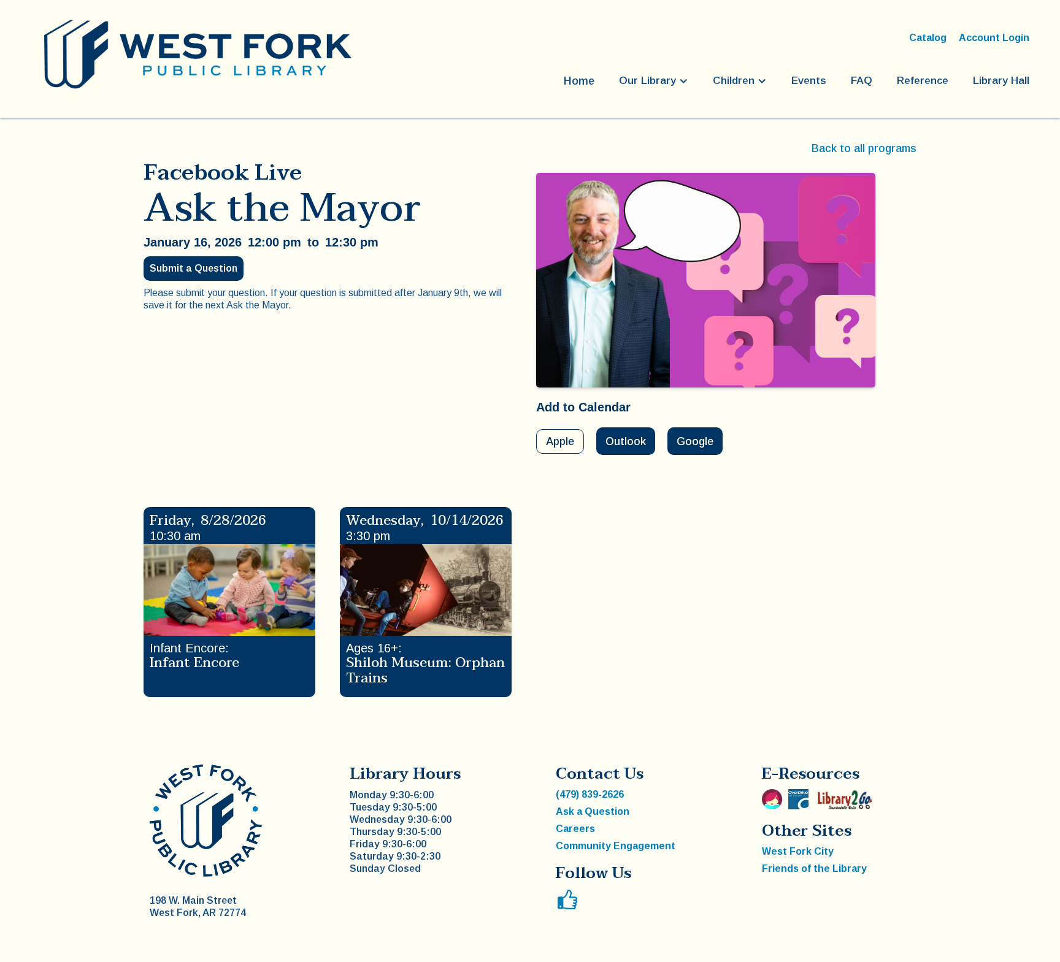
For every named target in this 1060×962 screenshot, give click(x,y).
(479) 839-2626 (590, 794)
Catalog (928, 37)
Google (695, 441)
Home (579, 81)
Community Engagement (615, 846)
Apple (560, 441)
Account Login (994, 37)
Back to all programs (864, 148)
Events (808, 80)
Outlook (625, 441)
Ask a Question (592, 811)
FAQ (861, 80)
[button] (654, 81)
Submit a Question (193, 268)
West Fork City (798, 851)
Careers (575, 828)
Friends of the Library (814, 868)
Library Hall (1001, 80)
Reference (922, 80)
